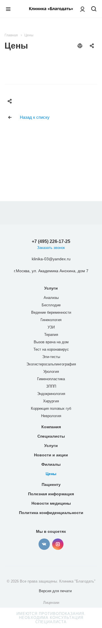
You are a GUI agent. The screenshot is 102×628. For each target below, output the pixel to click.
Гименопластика (51, 379)
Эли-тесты (51, 357)
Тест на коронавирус (51, 349)
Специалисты (51, 436)
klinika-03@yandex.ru (51, 259)
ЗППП (51, 386)
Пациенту (51, 484)
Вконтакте (44, 544)
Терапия (51, 334)
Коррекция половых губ (51, 408)
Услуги (51, 288)
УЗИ (51, 327)
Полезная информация (51, 494)
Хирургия (51, 401)
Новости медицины (51, 503)
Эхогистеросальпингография (51, 364)
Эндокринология (51, 394)
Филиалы (51, 464)
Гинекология (51, 320)
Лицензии (51, 602)
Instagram (57, 544)
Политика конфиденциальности (51, 512)
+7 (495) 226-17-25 (51, 241)
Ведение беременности (51, 312)
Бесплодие (51, 305)
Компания (51, 427)
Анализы (51, 298)
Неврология (51, 416)
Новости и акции (51, 455)
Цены (51, 473)
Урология (51, 371)
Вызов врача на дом (51, 342)
